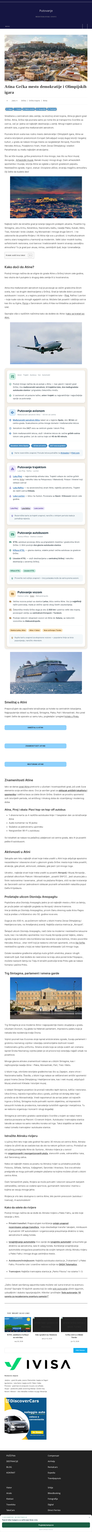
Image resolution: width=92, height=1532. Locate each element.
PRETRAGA (80, 1350)
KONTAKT (10, 1472)
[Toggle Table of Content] (29, 255)
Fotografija (53, 1498)
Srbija (50, 1487)
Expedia (51, 1472)
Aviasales (65, 453)
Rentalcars (53, 1467)
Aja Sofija (80, 943)
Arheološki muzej (24, 160)
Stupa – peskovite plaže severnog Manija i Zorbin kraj (24, 1389)
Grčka (23, 101)
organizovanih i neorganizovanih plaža (28, 1153)
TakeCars (10, 1510)
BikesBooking (54, 1493)
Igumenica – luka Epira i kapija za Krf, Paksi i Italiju (23, 1383)
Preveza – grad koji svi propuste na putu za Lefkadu (24, 1386)
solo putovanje (60, 1288)
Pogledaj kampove (46, 1525)
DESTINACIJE (12, 1461)
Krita (22, 479)
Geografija (42, 109)
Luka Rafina (26, 508)
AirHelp (51, 1461)
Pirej (67, 295)
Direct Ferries (54, 1510)
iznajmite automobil (60, 1242)
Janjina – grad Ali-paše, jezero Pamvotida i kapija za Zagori (26, 1380)
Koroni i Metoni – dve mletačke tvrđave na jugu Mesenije (26, 1391)
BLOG (9, 1467)
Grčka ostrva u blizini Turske (74, 1336)
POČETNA (10, 1455)
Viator (9, 1487)
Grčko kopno (34, 101)
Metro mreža (29, 109)
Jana (14, 101)
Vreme (18, 109)
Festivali (53, 109)
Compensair (53, 1455)
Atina (45, 101)
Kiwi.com (75, 453)
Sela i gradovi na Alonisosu (46, 1335)
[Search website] (85, 26)
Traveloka (10, 1504)
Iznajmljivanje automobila (22, 1242)
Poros (25, 303)
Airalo (9, 1493)
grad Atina (24, 786)
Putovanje (46, 11)
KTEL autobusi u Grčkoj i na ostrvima (18, 1336)
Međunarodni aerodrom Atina (26, 420)
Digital (51, 1504)
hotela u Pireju (71, 716)
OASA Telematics (68, 1264)
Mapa (10, 109)
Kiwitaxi (9, 1498)
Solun (32, 596)
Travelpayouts (54, 1478)
